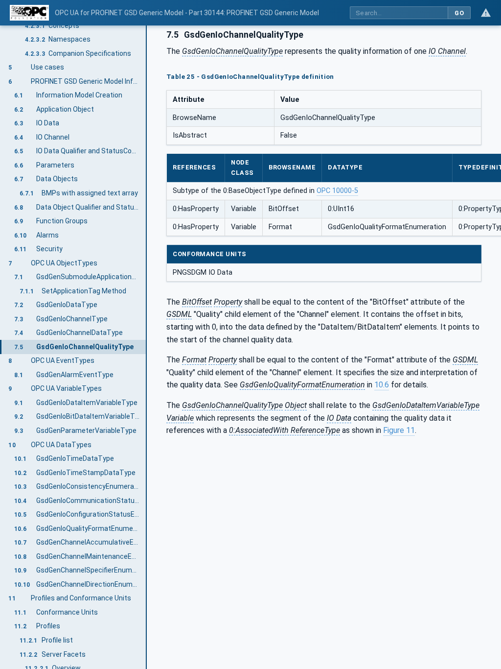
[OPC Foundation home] (29, 13)
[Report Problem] (485, 12)
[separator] (146, 347)
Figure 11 (399, 430)
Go (459, 13)
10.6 (381, 384)
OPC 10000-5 (337, 191)
